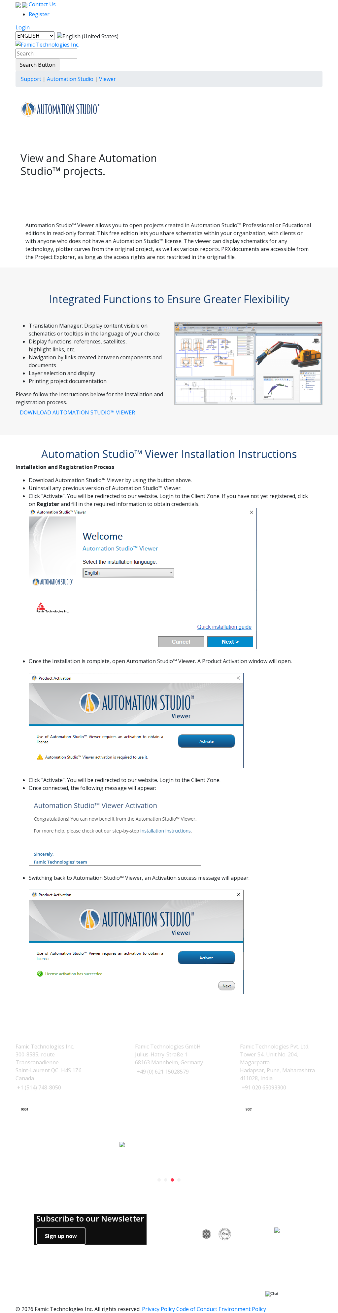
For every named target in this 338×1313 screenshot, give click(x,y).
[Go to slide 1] (159, 1180)
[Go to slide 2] (165, 1180)
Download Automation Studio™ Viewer (77, 412)
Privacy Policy (158, 1309)
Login (23, 27)
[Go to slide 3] (172, 1180)
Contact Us (41, 4)
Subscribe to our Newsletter (90, 1219)
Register (39, 14)
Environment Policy (242, 1309)
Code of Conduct (196, 1309)
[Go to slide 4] (179, 1180)
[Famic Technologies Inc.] (47, 44)
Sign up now (61, 1236)
